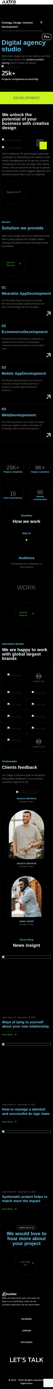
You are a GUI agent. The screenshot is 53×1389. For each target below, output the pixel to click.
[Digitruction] (9, 2)
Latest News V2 (9, 1017)
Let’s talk (26, 1359)
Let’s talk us (25, 1263)
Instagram (26, 1342)
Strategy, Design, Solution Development (17, 25)
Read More (7, 1034)
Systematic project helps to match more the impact (24, 1199)
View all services (10, 264)
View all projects (23, 614)
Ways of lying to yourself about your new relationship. (26, 1024)
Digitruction (26, 1383)
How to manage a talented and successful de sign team (25, 1111)
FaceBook (26, 1319)
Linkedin (26, 1330)
